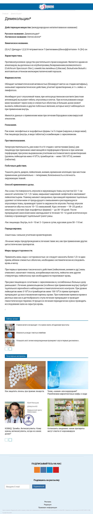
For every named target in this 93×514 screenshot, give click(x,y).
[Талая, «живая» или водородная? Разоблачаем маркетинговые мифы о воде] (67, 375)
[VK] (43, 470)
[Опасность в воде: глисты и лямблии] (10, 335)
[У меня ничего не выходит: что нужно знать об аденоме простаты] (10, 327)
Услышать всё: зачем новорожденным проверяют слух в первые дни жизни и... (48, 341)
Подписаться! (38, 486)
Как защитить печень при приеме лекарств (24, 391)
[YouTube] (56, 470)
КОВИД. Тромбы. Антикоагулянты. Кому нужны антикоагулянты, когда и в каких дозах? (23, 431)
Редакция (47, 505)
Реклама (47, 502)
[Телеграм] (50, 470)
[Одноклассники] (37, 470)
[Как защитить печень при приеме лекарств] (25, 375)
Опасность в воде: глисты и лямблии (31, 333)
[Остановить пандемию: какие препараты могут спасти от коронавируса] (67, 412)
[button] (89, 6)
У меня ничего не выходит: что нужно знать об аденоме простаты (42, 325)
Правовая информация (47, 507)
